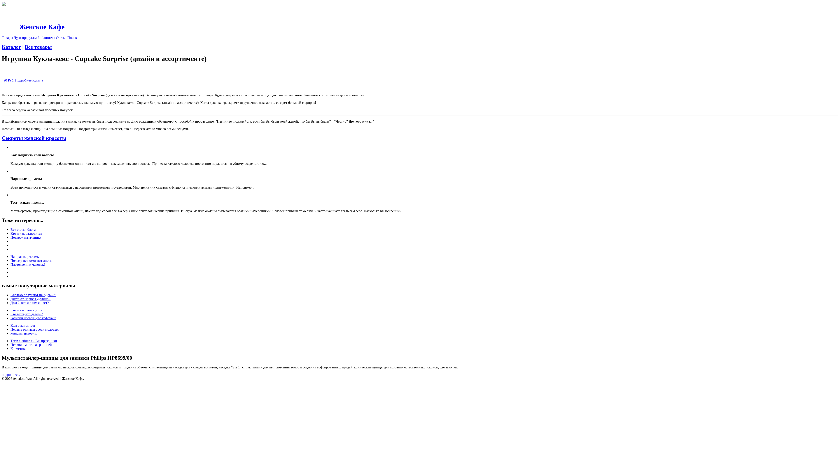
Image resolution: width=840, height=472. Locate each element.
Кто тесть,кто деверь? (26, 314)
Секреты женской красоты (34, 138)
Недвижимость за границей (31, 345)
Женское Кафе (42, 27)
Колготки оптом (22, 325)
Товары (7, 38)
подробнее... (11, 375)
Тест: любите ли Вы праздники (33, 341)
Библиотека (46, 38)
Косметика (18, 349)
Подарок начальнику (26, 237)
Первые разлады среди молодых (34, 329)
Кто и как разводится (26, 233)
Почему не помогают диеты (31, 260)
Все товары (38, 47)
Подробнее (23, 80)
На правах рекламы (25, 257)
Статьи (61, 38)
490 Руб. (8, 80)
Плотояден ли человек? (28, 264)
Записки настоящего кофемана (33, 318)
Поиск (72, 38)
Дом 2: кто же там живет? (29, 303)
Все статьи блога (23, 229)
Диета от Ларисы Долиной (30, 299)
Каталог (11, 47)
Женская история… (25, 333)
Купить (37, 80)
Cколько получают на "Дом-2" (33, 295)
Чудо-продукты (25, 38)
